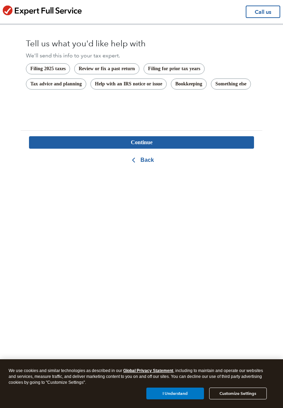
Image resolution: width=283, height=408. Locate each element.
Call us (263, 12)
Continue (142, 142)
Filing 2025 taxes (48, 68)
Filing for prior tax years (174, 68)
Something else (230, 83)
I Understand (175, 393)
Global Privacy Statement (148, 370)
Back (147, 160)
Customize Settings (237, 393)
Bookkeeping (188, 83)
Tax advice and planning (56, 83)
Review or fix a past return (107, 68)
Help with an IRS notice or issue (128, 83)
